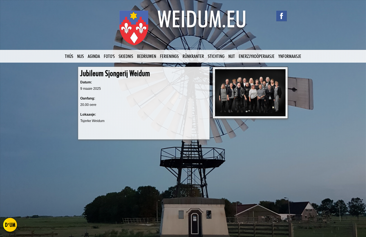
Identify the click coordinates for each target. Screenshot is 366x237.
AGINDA (94, 56)
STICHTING (216, 56)
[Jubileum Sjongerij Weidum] (250, 92)
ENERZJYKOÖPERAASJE (256, 56)
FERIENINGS (169, 56)
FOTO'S (109, 56)
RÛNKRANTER (193, 56)
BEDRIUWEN (146, 56)
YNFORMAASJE (289, 56)
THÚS (69, 56)
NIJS (80, 56)
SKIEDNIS (126, 56)
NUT (231, 56)
